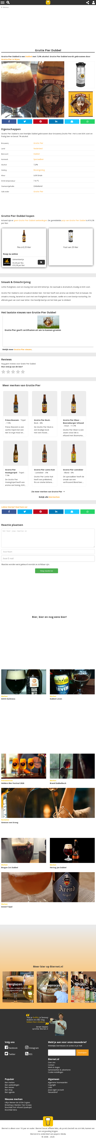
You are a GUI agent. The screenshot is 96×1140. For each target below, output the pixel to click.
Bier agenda (9, 1092)
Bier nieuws (9, 1087)
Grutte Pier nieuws (23, 349)
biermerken (54, 497)
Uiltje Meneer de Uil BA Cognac (17, 1102)
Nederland (38, 148)
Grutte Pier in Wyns (10, 59)
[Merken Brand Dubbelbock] (72, 766)
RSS (30, 1054)
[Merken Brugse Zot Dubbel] (23, 850)
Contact (51, 1065)
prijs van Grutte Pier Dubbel (74, 220)
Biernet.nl (34, 1134)
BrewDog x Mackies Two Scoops (18, 1105)
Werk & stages (54, 1067)
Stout (66, 425)
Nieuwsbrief (53, 1092)
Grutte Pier (38, 143)
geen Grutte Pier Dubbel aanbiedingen (30, 220)
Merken (6, 7)
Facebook (13, 1048)
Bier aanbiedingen (12, 1085)
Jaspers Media (60, 1134)
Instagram (33, 1048)
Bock (36, 423)
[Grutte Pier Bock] (44, 403)
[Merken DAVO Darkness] (23, 681)
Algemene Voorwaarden (58, 1082)
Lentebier (39, 472)
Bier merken (10, 1082)
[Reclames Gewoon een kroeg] (48, 803)
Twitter (11, 1054)
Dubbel (28, 56)
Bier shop (8, 1090)
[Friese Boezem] (15, 403)
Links (50, 1087)
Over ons (51, 1062)
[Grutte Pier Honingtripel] (15, 453)
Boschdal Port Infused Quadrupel (18, 1107)
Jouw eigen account (56, 1090)
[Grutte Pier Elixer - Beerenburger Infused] (73, 403)
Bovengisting (39, 170)
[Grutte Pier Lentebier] (73, 453)
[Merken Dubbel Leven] (72, 681)
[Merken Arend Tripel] (48, 887)
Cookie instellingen (55, 1072)
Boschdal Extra (11, 1110)
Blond (67, 472)
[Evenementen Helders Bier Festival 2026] (23, 766)
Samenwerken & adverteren (59, 1070)
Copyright (52, 1085)
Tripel (23, 420)
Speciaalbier (39, 159)
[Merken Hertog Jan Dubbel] (72, 850)
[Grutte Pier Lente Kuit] (44, 453)
